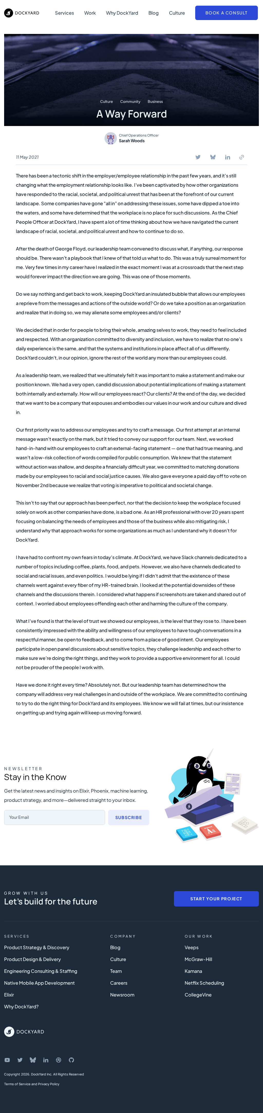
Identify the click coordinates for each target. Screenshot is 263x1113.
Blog (153, 13)
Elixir (9, 995)
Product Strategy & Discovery (36, 947)
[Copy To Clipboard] (241, 157)
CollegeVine (198, 995)
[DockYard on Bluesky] (33, 1060)
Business (155, 101)
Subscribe (128, 817)
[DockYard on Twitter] (20, 1060)
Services (64, 13)
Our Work (199, 936)
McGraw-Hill (198, 959)
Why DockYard (122, 13)
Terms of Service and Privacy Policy (31, 1084)
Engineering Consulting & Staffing (40, 971)
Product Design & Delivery (32, 959)
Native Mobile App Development (39, 983)
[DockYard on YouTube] (7, 1060)
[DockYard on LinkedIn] (46, 1060)
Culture (177, 13)
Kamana (193, 971)
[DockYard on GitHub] (71, 1060)
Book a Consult (226, 12)
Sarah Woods (132, 140)
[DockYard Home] (24, 1032)
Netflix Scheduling (204, 983)
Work (90, 13)
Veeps (192, 947)
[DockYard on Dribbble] (58, 1060)
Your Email (19, 817)
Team (116, 971)
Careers (118, 983)
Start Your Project (216, 898)
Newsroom (122, 995)
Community (130, 101)
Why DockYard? (21, 1006)
